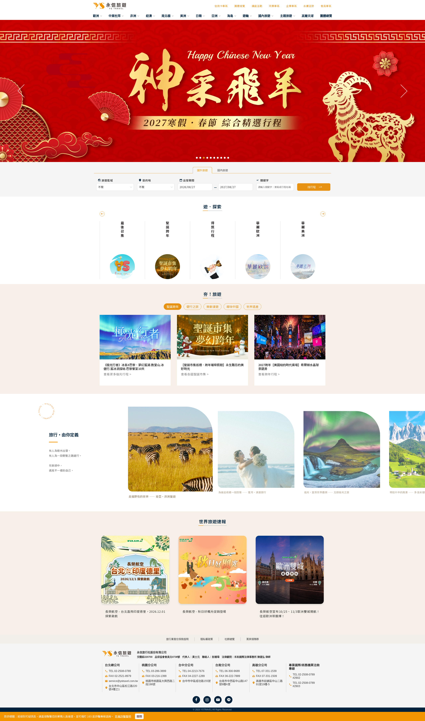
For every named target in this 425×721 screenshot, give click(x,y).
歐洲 (96, 16)
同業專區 (274, 6)
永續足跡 (308, 6)
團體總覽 (239, 6)
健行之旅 (192, 306)
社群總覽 (230, 639)
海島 (230, 16)
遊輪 (246, 16)
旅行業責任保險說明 (177, 639)
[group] (131, 250)
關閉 (139, 716)
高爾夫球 (308, 16)
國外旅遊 (202, 170)
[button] (21, 91)
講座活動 (257, 6)
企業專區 (291, 6)
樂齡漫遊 (212, 306)
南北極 (166, 16)
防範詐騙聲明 (123, 716)
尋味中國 (232, 306)
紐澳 (149, 16)
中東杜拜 (115, 16)
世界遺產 (252, 306)
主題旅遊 (286, 16)
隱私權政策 (206, 639)
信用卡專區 (221, 6)
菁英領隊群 (252, 639)
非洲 (133, 16)
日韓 (199, 16)
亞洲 (215, 16)
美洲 (183, 16)
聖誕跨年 (173, 306)
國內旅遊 (264, 16)
